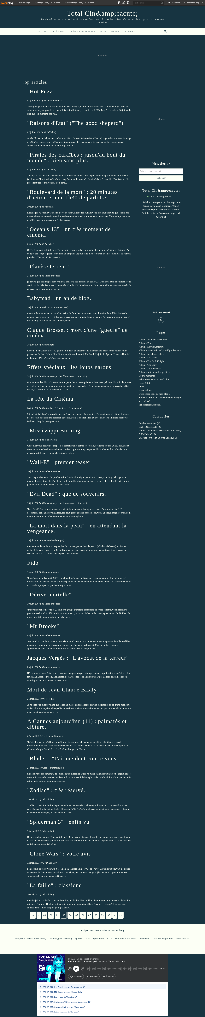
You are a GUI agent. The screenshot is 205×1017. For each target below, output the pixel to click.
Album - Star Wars (148, 357)
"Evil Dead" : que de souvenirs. (66, 494)
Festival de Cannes (52, 736)
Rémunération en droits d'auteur (125, 939)
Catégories (58, 32)
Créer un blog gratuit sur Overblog (60, 939)
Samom (163, 213)
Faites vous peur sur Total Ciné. (154, 379)
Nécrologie (48, 344)
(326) (147, 434)
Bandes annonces (53, 100)
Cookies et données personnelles (162, 939)
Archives (115, 32)
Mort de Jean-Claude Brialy (62, 689)
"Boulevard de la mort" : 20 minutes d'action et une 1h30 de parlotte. (72, 195)
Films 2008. (144, 383)
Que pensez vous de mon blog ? (154, 394)
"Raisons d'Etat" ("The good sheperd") (75, 123)
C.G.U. (109, 939)
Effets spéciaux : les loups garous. (70, 367)
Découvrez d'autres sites (55, 307)
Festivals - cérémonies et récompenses (62, 408)
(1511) (151, 423)
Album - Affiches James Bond (153, 339)
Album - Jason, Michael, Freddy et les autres (161, 350)
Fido (32, 563)
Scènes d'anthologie (53, 540)
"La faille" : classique (54, 885)
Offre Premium (144, 939)
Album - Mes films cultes (151, 354)
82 (57, 915)
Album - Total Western (150, 368)
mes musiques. (146, 390)
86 (83, 915)
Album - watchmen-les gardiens (154, 372)
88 (96, 915)
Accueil (42, 32)
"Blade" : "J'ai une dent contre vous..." (75, 758)
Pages (102, 32)
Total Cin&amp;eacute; (102, 13)
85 (76, 915)
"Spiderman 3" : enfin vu (58, 822)
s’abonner (78, 976)
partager (94, 976)
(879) (150, 427)
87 (89, 915)
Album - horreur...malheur (151, 346)
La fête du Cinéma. (51, 399)
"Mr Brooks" (43, 626)
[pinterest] (128, 2)
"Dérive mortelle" (49, 594)
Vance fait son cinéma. (150, 404)
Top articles (78, 939)
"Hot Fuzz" (41, 91)
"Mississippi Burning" (55, 430)
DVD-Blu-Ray (50, 862)
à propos (110, 976)
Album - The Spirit (148, 365)
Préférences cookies (183, 939)
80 (44, 915)
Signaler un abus (98, 939)
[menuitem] (42, 31)
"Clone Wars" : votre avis (59, 853)
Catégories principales (82, 32)
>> (120, 915)
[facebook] (118, 2)
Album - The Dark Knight (151, 361)
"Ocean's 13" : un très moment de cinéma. (69, 232)
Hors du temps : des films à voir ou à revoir (64, 376)
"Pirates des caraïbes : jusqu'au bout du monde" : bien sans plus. (76, 157)
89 (102, 915)
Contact (130, 32)
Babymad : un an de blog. (59, 298)
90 (109, 915)
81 (51, 915)
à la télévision (50, 439)
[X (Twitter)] (123, 2)
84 (70, 915)
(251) (158, 437)
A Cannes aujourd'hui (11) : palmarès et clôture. (77, 724)
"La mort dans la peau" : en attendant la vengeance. (77, 528)
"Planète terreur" (48, 266)
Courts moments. (147, 375)
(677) (160, 430)
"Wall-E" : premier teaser (58, 462)
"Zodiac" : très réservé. (56, 790)
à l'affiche (50, 132)
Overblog (119, 930)
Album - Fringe (146, 343)
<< (32, 915)
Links (141, 386)
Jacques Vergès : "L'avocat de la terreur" (78, 658)
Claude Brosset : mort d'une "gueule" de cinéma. (77, 333)
